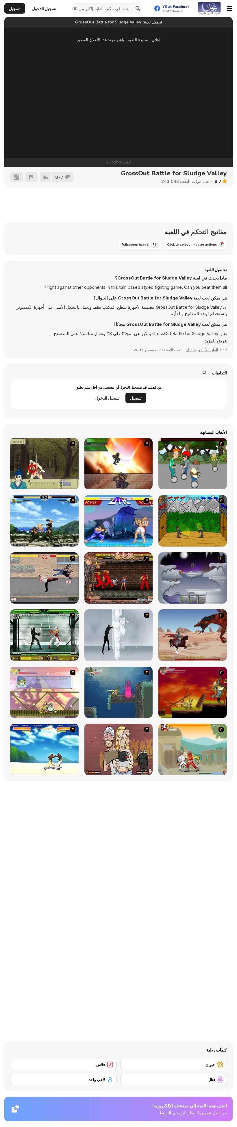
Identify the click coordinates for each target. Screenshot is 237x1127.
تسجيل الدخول (44, 8)
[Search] (137, 8)
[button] (216, 341)
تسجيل (15, 8)
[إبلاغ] (31, 177)
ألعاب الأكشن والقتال (202, 350)
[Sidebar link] (229, 8)
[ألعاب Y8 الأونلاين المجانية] (209, 8)
